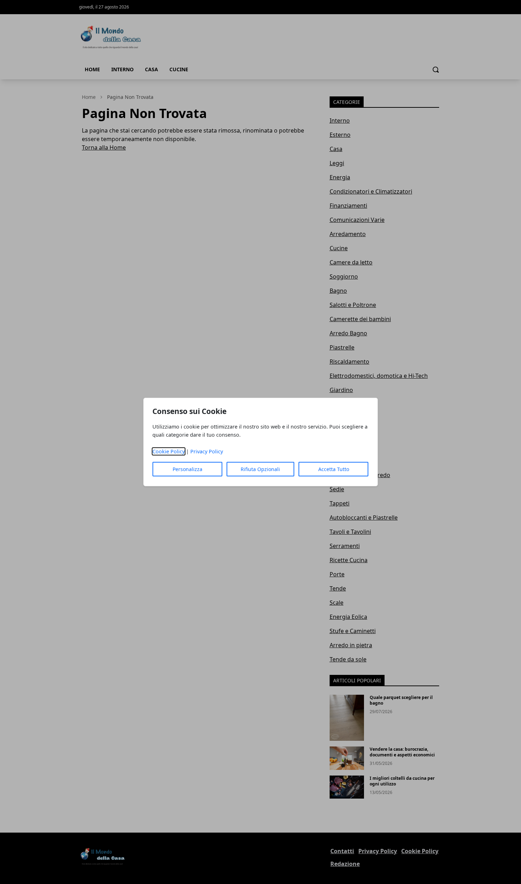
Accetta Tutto (333, 469)
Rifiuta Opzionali (260, 469)
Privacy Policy (206, 451)
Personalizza (187, 469)
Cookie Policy (168, 451)
